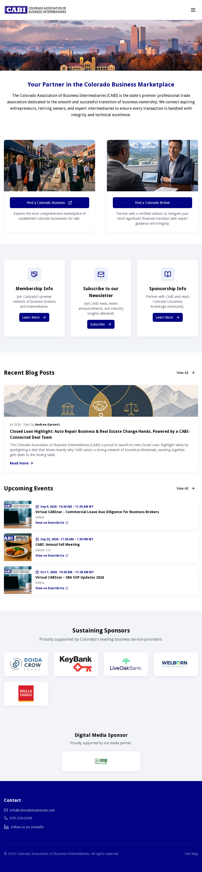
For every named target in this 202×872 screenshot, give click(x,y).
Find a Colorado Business (46, 203)
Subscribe (97, 324)
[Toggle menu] (193, 10)
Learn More (30, 317)
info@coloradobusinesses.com (32, 810)
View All (182, 373)
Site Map (191, 854)
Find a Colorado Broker (152, 203)
